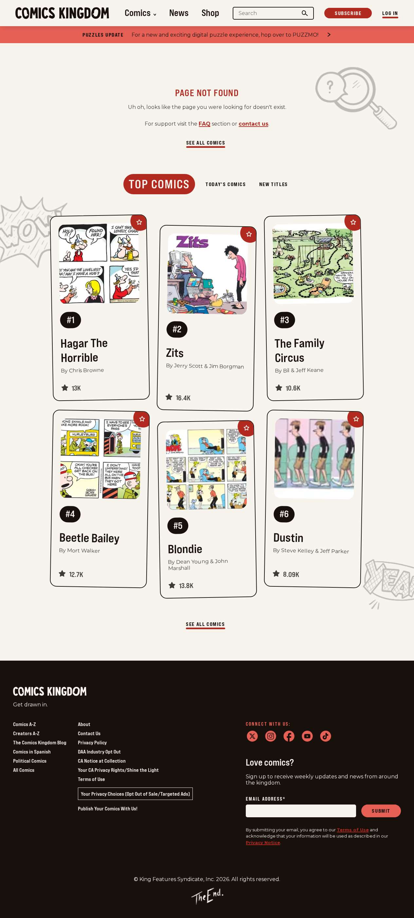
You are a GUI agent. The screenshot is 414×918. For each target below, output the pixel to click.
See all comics (205, 142)
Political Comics (29, 760)
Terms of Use (91, 779)
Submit (381, 810)
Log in (390, 13)
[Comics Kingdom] (49, 691)
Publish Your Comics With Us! (107, 808)
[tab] (159, 184)
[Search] (305, 13)
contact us (253, 124)
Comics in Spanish (32, 751)
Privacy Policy (92, 742)
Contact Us (89, 733)
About (84, 724)
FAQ (204, 124)
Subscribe (348, 13)
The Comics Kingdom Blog (39, 742)
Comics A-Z (24, 724)
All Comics (23, 770)
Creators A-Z (26, 733)
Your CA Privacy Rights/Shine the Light (118, 770)
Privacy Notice (263, 842)
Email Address (266, 799)
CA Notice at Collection (102, 760)
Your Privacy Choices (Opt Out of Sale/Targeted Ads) (135, 793)
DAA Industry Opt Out (99, 751)
